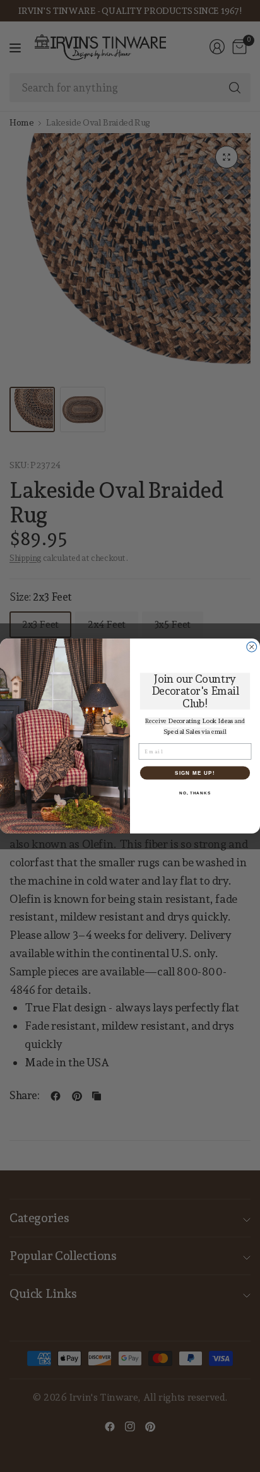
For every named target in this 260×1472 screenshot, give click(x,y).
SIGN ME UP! (195, 772)
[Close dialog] (252, 647)
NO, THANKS (195, 793)
